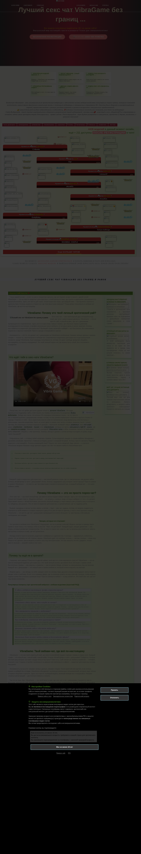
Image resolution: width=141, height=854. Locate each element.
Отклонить (114, 698)
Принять (114, 690)
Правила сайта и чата (44, 696)
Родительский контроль (81, 696)
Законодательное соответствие (63, 696)
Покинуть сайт (60, 753)
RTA (69, 753)
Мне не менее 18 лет (64, 747)
